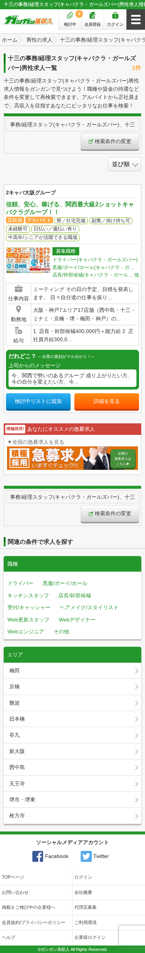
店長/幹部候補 (74, 595)
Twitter (100, 856)
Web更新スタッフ (28, 620)
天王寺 (17, 783)
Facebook (56, 856)
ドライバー (20, 583)
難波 (14, 703)
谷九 (14, 735)
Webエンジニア (25, 631)
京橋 (14, 686)
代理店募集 (85, 907)
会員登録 (92, 24)
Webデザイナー (77, 620)
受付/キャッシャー (29, 607)
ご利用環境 (85, 922)
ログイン (115, 24)
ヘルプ (8, 937)
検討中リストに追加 (38, 401)
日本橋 (17, 719)
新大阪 (17, 751)
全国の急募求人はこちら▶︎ (123, 459)
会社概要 (83, 892)
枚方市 (17, 815)
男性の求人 (39, 40)
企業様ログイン (90, 937)
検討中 (72, 19)
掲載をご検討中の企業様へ (28, 907)
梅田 (14, 670)
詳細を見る (107, 401)
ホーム (9, 40)
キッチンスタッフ (28, 595)
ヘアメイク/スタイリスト (89, 607)
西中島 (17, 767)
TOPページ (13, 877)
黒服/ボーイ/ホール (65, 583)
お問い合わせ (15, 892)
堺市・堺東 (22, 799)
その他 (61, 631)
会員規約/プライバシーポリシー (33, 922)
